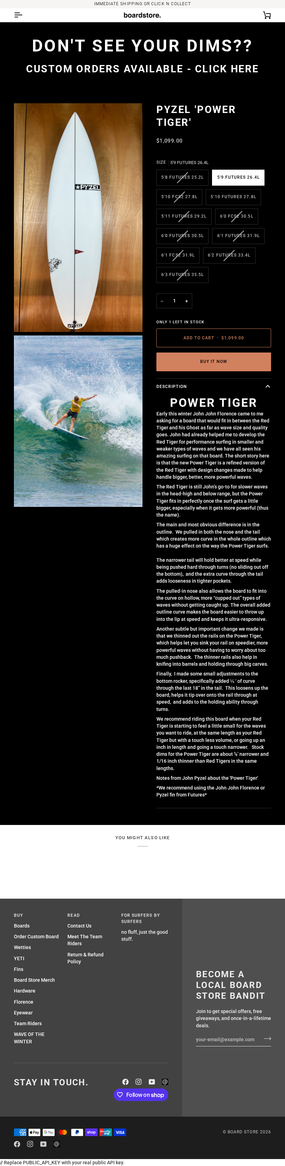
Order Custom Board (36, 936)
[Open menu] (24, 15)
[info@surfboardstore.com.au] (165, 1082)
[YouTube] (152, 1082)
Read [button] (73, 915)
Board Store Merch (34, 980)
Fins (18, 969)
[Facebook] (125, 1082)
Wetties (22, 947)
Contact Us (79, 926)
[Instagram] (139, 1082)
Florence (23, 1002)
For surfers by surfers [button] (140, 918)
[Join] (265, 1038)
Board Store (243, 1131)
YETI (19, 958)
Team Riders (28, 1023)
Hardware (24, 991)
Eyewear (23, 1012)
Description (171, 386)
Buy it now (213, 361)
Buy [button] (18, 915)
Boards (22, 926)
